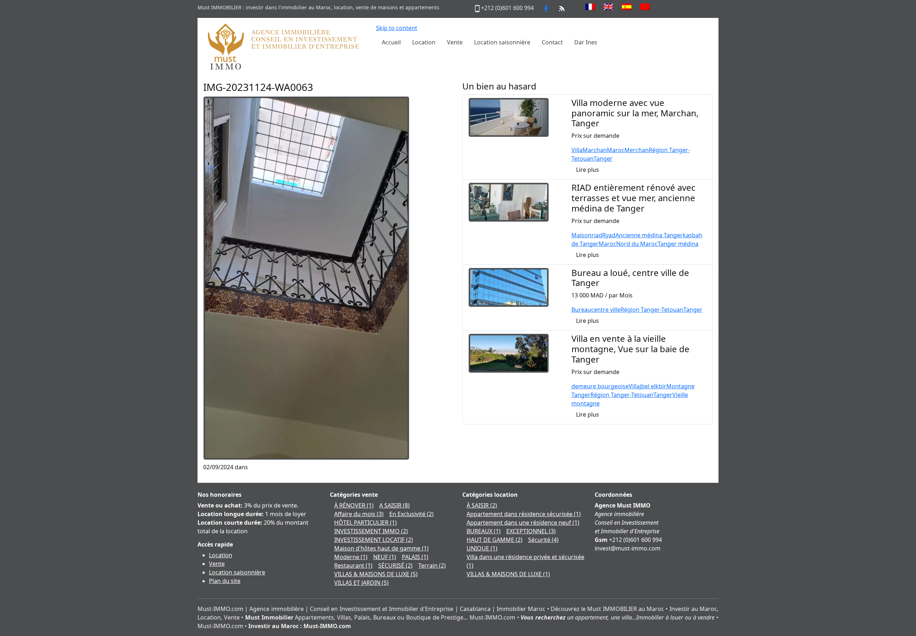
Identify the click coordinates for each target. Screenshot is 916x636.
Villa (577, 150)
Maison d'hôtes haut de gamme (381, 548)
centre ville (605, 310)
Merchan (636, 150)
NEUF (384, 557)
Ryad (608, 235)
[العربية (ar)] (645, 7)
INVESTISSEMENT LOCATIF (373, 540)
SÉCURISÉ (395, 565)
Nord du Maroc (637, 244)
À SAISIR (482, 505)
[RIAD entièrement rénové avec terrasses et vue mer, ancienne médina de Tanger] (508, 201)
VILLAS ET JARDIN (361, 583)
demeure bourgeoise (600, 386)
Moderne (350, 557)
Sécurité (543, 540)
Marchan (595, 150)
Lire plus (587, 170)
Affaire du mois (359, 514)
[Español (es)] (627, 7)
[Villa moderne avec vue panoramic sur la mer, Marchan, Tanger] (508, 117)
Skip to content (396, 28)
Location (220, 555)
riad (596, 235)
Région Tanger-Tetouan (651, 310)
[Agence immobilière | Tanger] (282, 46)
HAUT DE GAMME (494, 540)
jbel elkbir (653, 386)
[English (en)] (608, 7)
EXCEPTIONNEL (531, 531)
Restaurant (353, 565)
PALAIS (415, 557)
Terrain (432, 565)
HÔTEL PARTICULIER (365, 522)
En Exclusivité (411, 514)
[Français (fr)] (590, 7)
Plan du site (224, 581)
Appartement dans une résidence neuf (523, 522)
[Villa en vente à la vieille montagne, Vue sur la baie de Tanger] (508, 352)
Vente (217, 564)
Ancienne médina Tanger (649, 235)
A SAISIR (394, 505)
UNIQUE (482, 548)
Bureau (581, 310)
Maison (581, 235)
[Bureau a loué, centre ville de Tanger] (508, 287)
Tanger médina (678, 244)
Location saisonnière (237, 572)
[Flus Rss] (561, 8)
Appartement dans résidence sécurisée (524, 514)
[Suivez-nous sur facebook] (546, 8)
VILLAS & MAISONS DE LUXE (376, 574)
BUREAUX (484, 531)
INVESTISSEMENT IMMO (371, 531)
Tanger (603, 158)
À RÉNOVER (354, 505)
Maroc (615, 150)
